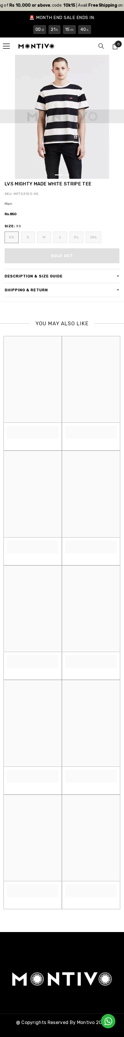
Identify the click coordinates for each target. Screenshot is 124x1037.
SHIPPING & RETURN (26, 290)
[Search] (101, 46)
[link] (33, 429)
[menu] (6, 46)
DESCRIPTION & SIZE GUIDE (34, 276)
